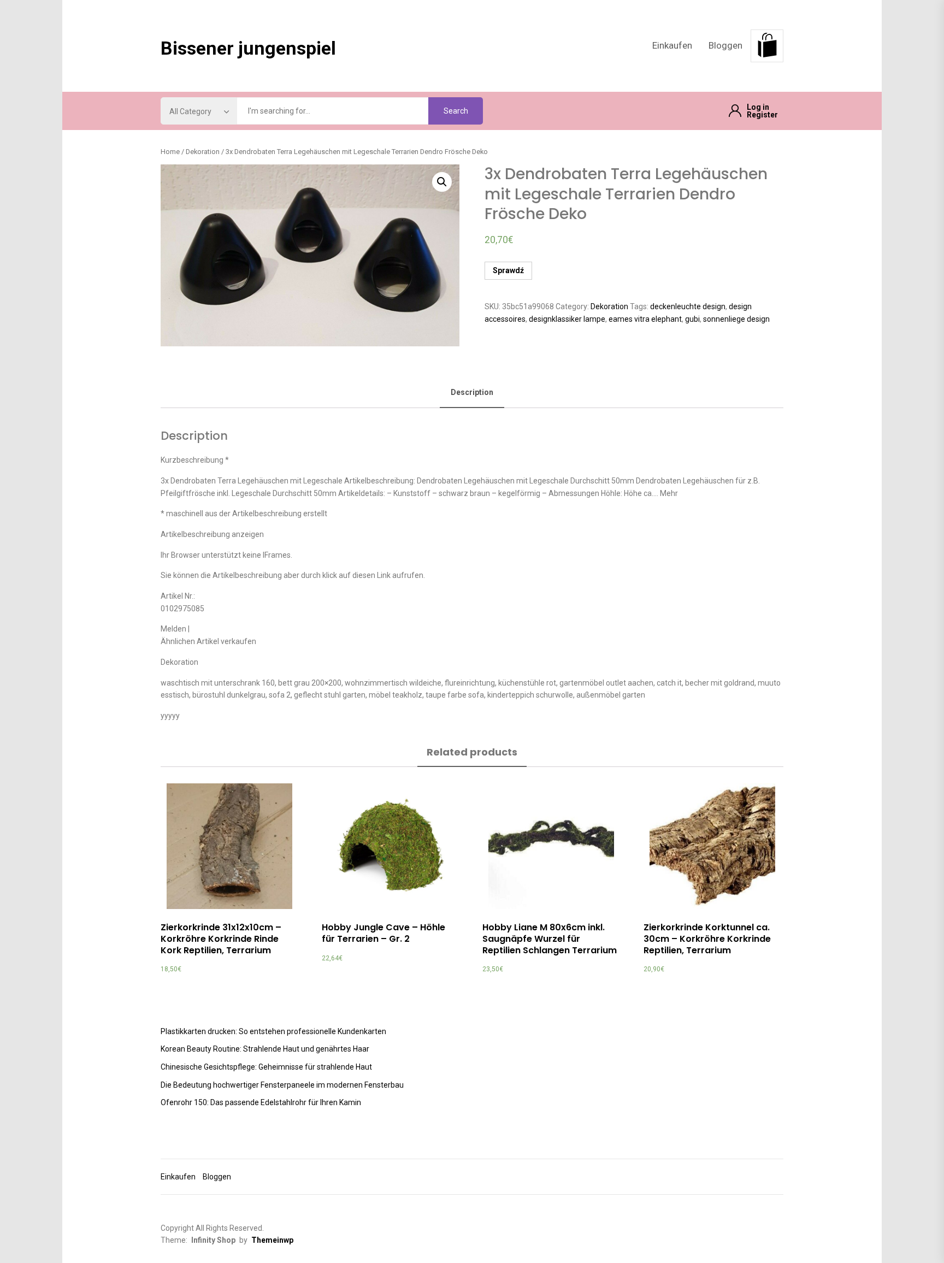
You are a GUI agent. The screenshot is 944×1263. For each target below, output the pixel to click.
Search (456, 111)
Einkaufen (672, 45)
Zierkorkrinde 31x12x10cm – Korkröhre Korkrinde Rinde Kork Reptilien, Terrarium (221, 939)
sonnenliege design (736, 319)
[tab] (472, 393)
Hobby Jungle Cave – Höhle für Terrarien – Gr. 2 (383, 933)
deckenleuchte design (687, 306)
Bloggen (725, 45)
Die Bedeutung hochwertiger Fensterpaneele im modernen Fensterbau (282, 1085)
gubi (692, 319)
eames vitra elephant (645, 319)
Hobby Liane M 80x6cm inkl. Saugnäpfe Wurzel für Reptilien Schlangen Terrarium (549, 939)
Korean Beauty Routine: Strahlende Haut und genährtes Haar (265, 1048)
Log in (758, 107)
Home (170, 151)
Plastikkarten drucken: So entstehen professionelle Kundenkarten (273, 1031)
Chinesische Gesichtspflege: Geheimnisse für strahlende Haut (266, 1067)
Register (762, 115)
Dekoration (203, 151)
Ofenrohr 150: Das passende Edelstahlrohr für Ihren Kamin (261, 1102)
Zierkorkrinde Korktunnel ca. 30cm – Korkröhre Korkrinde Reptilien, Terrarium (707, 939)
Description (472, 392)
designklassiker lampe (567, 319)
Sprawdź (508, 270)
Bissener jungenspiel (248, 48)
